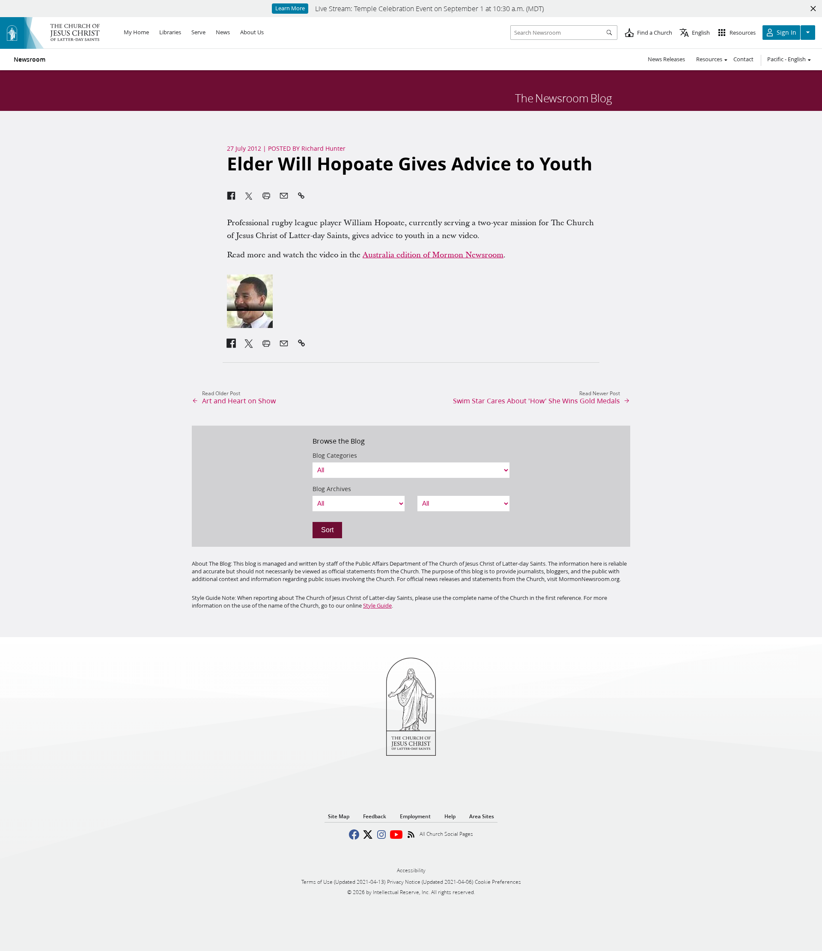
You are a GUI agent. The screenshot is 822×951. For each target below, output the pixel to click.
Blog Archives (332, 489)
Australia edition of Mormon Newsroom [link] (433, 255)
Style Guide (377, 605)
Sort (327, 530)
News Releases (666, 59)
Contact (743, 59)
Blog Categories (335, 455)
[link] (231, 343)
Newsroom (29, 60)
